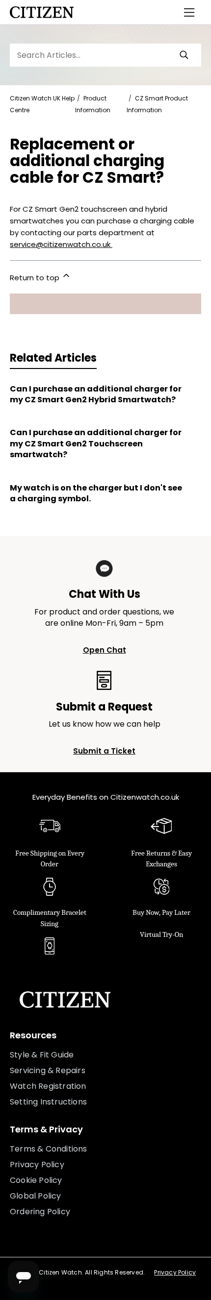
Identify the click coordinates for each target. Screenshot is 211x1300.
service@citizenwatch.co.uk (61, 244)
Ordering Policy (40, 1211)
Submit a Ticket (104, 751)
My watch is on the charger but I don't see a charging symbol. (96, 493)
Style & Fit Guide (42, 1054)
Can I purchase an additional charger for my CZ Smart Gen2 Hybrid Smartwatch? (96, 394)
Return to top (35, 277)
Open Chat (104, 650)
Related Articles (53, 358)
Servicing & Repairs (47, 1070)
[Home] (42, 12)
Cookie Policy (36, 1180)
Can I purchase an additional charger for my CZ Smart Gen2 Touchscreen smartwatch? (96, 443)
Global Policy (35, 1196)
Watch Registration (48, 1086)
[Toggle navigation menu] (189, 12)
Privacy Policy (37, 1164)
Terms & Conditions (48, 1148)
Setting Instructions (48, 1101)
